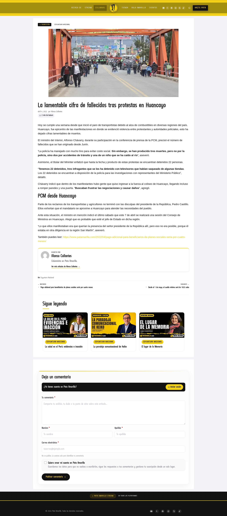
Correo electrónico (50, 442)
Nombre (46, 428)
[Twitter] (179, 8)
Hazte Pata (200, 8)
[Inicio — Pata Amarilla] (113, 8)
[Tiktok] (183, 8)
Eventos (153, 8)
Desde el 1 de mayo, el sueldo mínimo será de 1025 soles (168, 287)
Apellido (119, 428)
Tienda (125, 8)
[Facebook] (171, 8)
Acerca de (76, 8)
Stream (88, 8)
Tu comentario (48, 397)
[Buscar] (189, 8)
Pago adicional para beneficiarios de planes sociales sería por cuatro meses (67, 287)
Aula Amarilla (139, 8)
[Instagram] (175, 8)
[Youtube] (163, 8)
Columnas (100, 8)
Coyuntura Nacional (62, 25)
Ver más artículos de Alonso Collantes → (65, 266)
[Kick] (167, 8)
